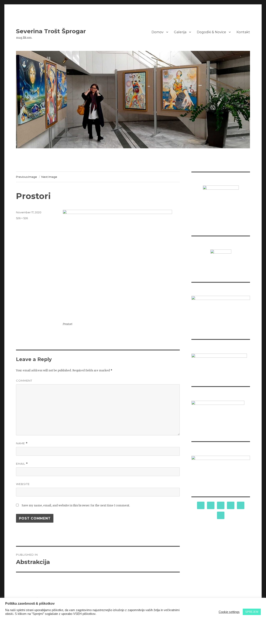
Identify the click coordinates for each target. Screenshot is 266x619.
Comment (24, 380)
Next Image (49, 176)
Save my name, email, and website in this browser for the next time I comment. (76, 505)
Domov (157, 32)
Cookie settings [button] (229, 612)
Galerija (180, 32)
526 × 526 (22, 218)
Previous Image (26, 176)
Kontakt (243, 32)
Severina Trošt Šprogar (51, 31)
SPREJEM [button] (251, 611)
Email (22, 463)
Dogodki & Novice (211, 32)
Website (23, 484)
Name (22, 443)
